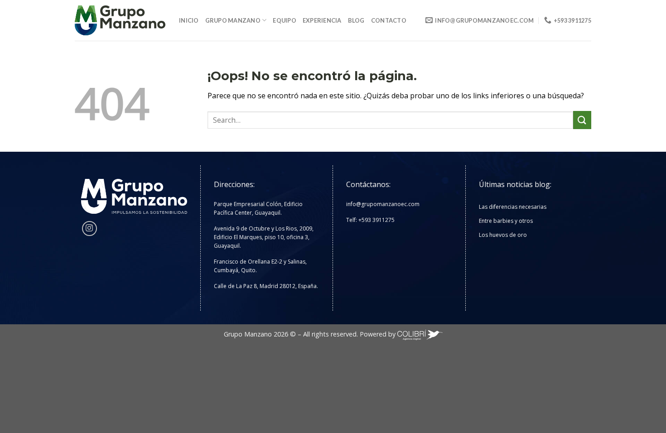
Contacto (388, 20)
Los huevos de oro (503, 235)
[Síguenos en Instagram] (89, 228)
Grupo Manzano (233, 20)
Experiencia (322, 20)
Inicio (189, 20)
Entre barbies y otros (506, 221)
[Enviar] (582, 120)
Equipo (284, 20)
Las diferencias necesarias (512, 207)
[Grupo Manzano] (120, 20)
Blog (356, 20)
